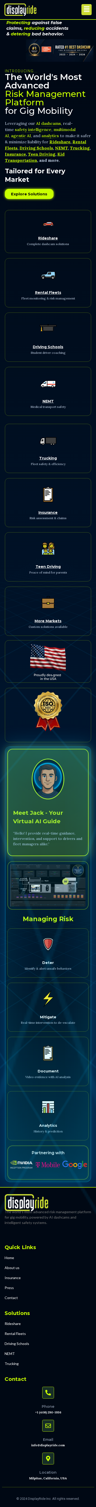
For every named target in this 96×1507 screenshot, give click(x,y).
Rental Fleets (48, 292)
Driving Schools (48, 347)
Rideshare (48, 238)
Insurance (48, 512)
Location (48, 1472)
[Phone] (48, 1393)
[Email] (48, 1426)
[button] (86, 9)
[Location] (48, 1458)
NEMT (48, 401)
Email (48, 1439)
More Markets (48, 621)
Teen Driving (48, 566)
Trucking (48, 458)
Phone (48, 1406)
